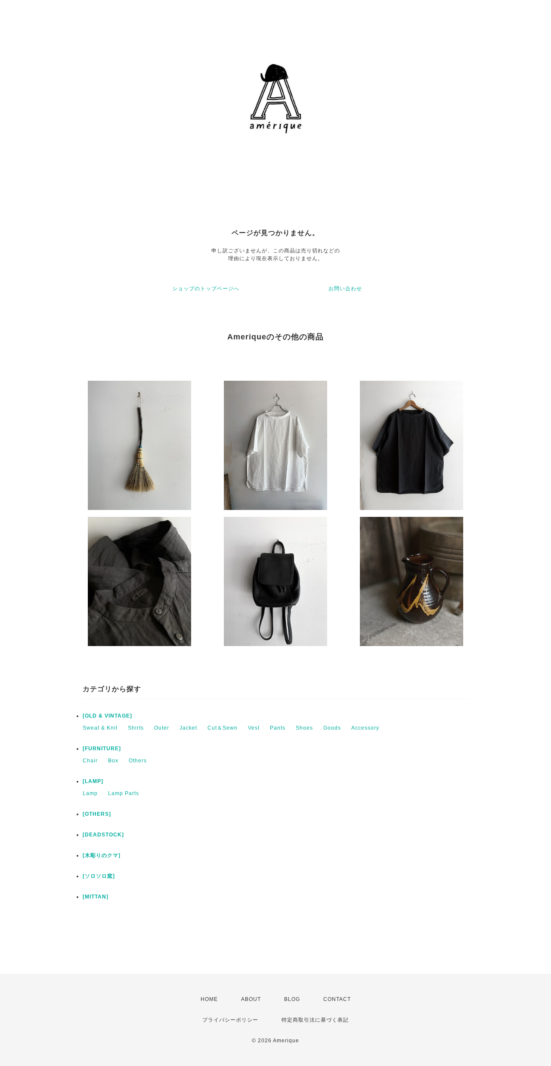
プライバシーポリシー (230, 1020)
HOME (209, 999)
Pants (277, 728)
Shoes (304, 728)
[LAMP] (93, 781)
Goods (332, 728)
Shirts (136, 728)
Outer (161, 728)
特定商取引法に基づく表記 (315, 1020)
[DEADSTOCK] (103, 835)
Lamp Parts (123, 793)
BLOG (292, 999)
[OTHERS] (97, 814)
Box (113, 761)
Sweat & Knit (100, 728)
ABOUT (251, 999)
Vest (254, 728)
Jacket (188, 728)
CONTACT (337, 999)
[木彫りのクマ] (102, 855)
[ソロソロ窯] (99, 876)
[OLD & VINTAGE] (107, 716)
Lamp (90, 793)
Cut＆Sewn (222, 728)
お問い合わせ (345, 289)
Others (138, 761)
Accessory (365, 728)
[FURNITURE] (102, 749)
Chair (90, 761)
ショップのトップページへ (205, 289)
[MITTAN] (95, 897)
